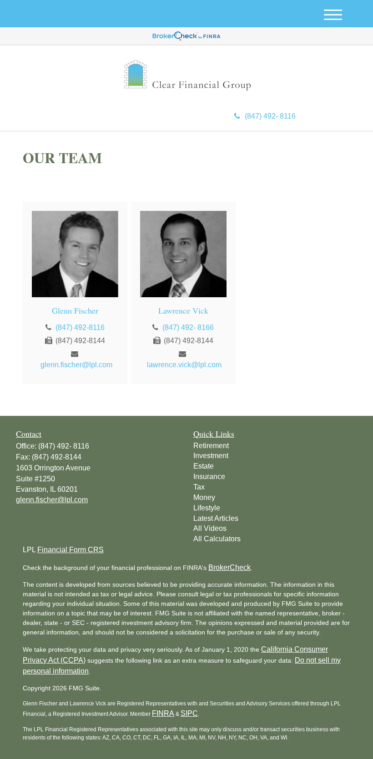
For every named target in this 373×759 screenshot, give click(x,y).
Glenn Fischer (75, 310)
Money (204, 497)
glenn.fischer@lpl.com (76, 365)
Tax (199, 487)
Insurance (209, 476)
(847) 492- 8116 (270, 116)
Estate (203, 466)
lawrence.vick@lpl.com (184, 365)
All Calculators (217, 539)
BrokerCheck (229, 567)
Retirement (211, 445)
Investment (210, 455)
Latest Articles (215, 518)
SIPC (189, 713)
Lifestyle (206, 508)
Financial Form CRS (70, 550)
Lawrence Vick (183, 310)
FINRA (163, 713)
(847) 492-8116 (80, 327)
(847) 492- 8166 (188, 327)
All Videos (210, 528)
